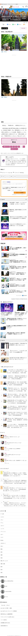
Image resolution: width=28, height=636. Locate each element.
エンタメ (2, 516)
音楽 (1, 572)
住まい (2, 546)
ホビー (2, 534)
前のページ (6, 146)
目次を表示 (23, 28)
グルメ (2, 519)
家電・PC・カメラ (4, 560)
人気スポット (3, 543)
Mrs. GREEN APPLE (9, 581)
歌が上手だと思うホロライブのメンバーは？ (13, 442)
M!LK (6, 586)
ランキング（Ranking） (19, 172)
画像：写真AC (4, 97)
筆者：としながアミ (10, 157)
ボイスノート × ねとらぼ (7, 172)
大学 (2, 14)
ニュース (2, 528)
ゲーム (2, 522)
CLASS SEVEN (8, 591)
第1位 (14, 142)
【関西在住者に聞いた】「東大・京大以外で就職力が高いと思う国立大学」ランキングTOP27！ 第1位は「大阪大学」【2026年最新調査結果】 (17, 383)
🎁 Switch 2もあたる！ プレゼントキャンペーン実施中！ (9, 4)
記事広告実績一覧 (4, 625)
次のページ (14, 148)
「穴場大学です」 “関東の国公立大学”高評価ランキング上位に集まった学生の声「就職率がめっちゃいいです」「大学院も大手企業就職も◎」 (17, 377)
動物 (1, 549)
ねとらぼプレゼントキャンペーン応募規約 (9, 611)
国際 (1, 554)
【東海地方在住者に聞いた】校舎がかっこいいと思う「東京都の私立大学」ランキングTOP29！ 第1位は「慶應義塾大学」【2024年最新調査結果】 (13, 18)
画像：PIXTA (25, 22)
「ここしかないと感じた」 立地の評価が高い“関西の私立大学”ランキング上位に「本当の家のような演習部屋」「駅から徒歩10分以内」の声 (17, 426)
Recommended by (19, 295)
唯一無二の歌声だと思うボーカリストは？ (13, 454)
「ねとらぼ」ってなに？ (5, 605)
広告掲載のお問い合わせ (5, 622)
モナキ (6, 596)
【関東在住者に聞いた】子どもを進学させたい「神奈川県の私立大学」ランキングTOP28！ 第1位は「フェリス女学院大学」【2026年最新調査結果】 (17, 402)
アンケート (2, 432)
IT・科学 (2, 513)
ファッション (3, 531)
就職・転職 (3, 563)
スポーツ (2, 525)
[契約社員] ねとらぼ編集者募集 (6, 614)
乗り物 (2, 540)
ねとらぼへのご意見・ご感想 (6, 608)
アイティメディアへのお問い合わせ (7, 616)
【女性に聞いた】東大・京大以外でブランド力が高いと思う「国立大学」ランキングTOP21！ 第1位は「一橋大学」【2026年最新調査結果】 (17, 414)
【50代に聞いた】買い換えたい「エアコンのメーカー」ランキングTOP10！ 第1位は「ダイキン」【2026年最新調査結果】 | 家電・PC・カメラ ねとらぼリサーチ (14, 489)
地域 (1, 557)
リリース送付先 (4, 619)
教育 (1, 566)
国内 (1, 552)
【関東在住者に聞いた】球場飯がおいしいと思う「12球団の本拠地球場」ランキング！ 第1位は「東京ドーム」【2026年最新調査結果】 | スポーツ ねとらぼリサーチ (15, 474)
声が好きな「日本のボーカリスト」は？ (12, 436)
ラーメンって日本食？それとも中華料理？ (13, 448)
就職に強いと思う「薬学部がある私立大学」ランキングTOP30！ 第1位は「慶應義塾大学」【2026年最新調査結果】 (17, 420)
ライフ (2, 537)
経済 (1, 569)
